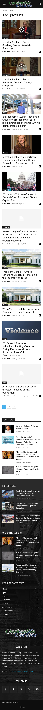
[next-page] (14, 407)
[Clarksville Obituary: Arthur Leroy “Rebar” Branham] (8, 429)
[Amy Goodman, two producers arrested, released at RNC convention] (21, 374)
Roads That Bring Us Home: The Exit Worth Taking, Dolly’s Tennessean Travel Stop (28, 493)
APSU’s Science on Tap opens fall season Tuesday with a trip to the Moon (28, 469)
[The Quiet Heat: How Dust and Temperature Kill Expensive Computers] (8, 506)
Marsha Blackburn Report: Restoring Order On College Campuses (17, 82)
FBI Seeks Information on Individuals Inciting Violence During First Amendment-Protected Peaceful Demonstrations (18, 349)
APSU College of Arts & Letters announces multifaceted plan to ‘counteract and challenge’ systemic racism (19, 236)
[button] (40, 4)
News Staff (6, 51)
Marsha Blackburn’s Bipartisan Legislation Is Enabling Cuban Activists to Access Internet (19, 160)
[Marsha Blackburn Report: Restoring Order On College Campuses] (21, 66)
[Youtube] (37, 689)
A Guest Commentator (10, 396)
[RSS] (21, 689)
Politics (5, 38)
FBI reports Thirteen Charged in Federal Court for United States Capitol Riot (19, 197)
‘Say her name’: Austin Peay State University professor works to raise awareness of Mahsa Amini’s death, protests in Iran (21, 121)
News (4, 112)
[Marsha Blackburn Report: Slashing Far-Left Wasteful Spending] (21, 29)
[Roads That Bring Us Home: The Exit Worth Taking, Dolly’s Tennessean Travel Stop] (8, 494)
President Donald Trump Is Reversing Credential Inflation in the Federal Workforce (20, 274)
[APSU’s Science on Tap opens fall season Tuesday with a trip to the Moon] (8, 470)
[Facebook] (5, 689)
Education (6, 227)
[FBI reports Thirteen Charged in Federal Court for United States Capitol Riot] (21, 181)
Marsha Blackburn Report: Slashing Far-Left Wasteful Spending (17, 45)
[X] (29, 689)
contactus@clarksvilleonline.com (24, 671)
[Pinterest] (13, 689)
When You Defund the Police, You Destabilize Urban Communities (20, 311)
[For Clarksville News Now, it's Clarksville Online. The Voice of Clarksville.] (21, 633)
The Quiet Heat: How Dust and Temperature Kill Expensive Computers (27, 505)
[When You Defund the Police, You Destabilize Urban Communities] (21, 296)
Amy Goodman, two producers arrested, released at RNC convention (19, 389)
